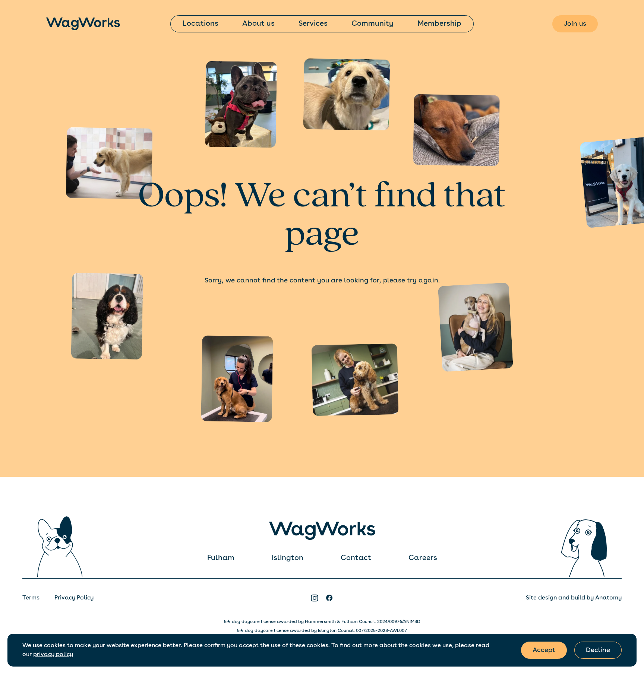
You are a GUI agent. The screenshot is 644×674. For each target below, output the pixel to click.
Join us (575, 23)
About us (258, 24)
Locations (200, 24)
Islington (287, 558)
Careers (422, 558)
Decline (598, 650)
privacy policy (53, 655)
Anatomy (608, 598)
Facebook (329, 598)
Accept (544, 650)
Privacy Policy (74, 598)
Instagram (314, 598)
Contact (356, 558)
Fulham (220, 558)
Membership (439, 24)
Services (313, 24)
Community (372, 24)
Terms (31, 598)
